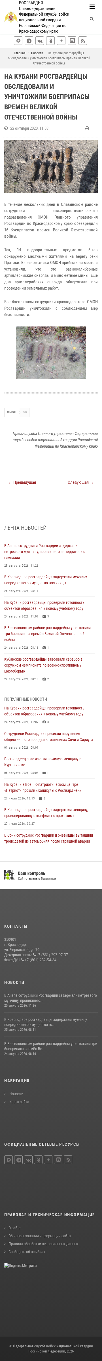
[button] (92, 331)
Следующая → (81, 482)
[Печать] (88, 128)
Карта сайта (18, 1102)
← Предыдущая (22, 482)
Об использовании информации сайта (39, 1236)
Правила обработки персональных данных (43, 1243)
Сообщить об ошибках (26, 1251)
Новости (15, 1094)
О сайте (14, 1228)
